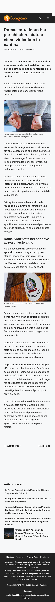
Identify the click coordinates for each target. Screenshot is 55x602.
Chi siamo (10, 557)
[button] (40, 18)
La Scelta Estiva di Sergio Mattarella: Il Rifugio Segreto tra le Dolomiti (27, 491)
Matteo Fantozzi (28, 49)
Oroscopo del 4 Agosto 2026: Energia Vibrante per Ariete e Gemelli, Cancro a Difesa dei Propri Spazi (32, 534)
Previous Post (12, 445)
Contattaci (44, 585)
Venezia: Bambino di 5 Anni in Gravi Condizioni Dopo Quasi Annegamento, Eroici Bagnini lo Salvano (28, 521)
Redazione (20, 557)
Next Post (44, 445)
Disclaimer (44, 557)
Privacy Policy (33, 557)
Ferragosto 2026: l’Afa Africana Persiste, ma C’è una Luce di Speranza (28, 500)
